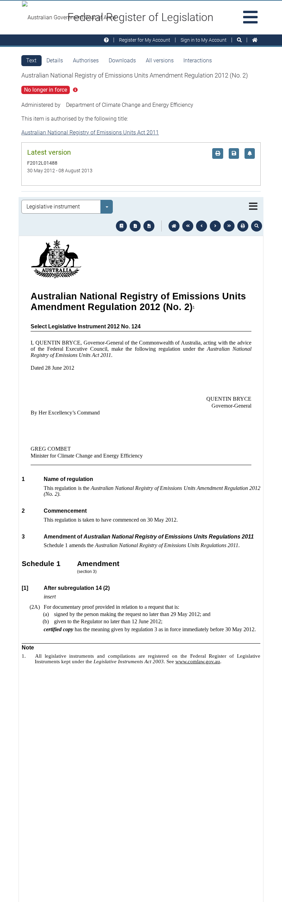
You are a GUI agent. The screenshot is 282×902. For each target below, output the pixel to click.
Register (144, 40)
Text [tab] (31, 60)
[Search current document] (256, 226)
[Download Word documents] (148, 226)
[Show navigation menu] (253, 207)
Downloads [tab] (122, 60)
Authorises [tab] (86, 60)
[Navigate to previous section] (201, 226)
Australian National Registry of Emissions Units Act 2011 (90, 132)
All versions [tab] (160, 60)
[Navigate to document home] (174, 226)
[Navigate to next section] (215, 226)
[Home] (255, 40)
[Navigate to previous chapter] (187, 226)
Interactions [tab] (197, 60)
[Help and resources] (106, 40)
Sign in (204, 40)
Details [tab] (54, 60)
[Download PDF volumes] (135, 226)
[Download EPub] (121, 226)
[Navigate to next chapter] (229, 226)
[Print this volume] (242, 226)
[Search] (239, 40)
